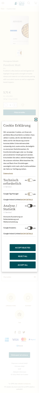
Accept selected (22, 248)
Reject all (22, 256)
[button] (28, 199)
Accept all (23, 265)
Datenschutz (8, 173)
